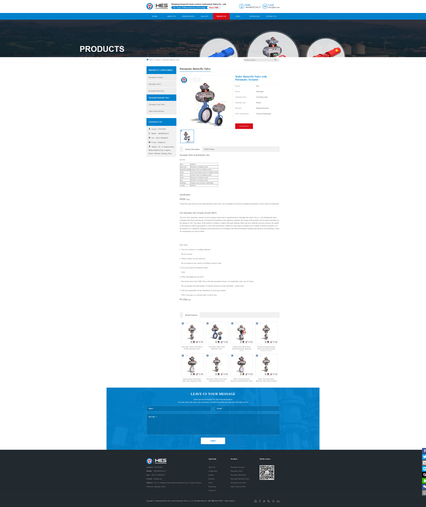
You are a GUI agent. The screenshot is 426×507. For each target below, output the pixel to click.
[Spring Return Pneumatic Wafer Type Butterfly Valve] (192, 375)
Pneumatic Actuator (156, 77)
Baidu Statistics (230, 501)
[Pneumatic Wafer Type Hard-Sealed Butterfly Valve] (217, 375)
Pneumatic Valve (155, 84)
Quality (204, 16)
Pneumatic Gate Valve (157, 104)
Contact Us (271, 16)
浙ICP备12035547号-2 (215, 501)
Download (255, 16)
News (238, 16)
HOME (154, 16)
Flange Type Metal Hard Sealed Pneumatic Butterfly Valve (241, 349)
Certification (188, 16)
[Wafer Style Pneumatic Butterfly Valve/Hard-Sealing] (266, 375)
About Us (171, 16)
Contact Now (244, 126)
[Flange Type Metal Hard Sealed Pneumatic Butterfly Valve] (242, 343)
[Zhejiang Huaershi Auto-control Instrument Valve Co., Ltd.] (186, 6)
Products (221, 16)
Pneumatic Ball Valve (156, 91)
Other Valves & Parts (156, 111)
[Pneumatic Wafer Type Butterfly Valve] (217, 343)
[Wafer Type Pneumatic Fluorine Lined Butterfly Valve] (242, 375)
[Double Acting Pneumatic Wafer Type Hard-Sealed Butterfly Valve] (266, 343)
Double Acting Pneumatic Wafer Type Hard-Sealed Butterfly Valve (266, 349)
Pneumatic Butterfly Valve (170, 60)
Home (151, 60)
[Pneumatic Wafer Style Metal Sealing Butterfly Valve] (192, 343)
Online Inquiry (209, 149)
